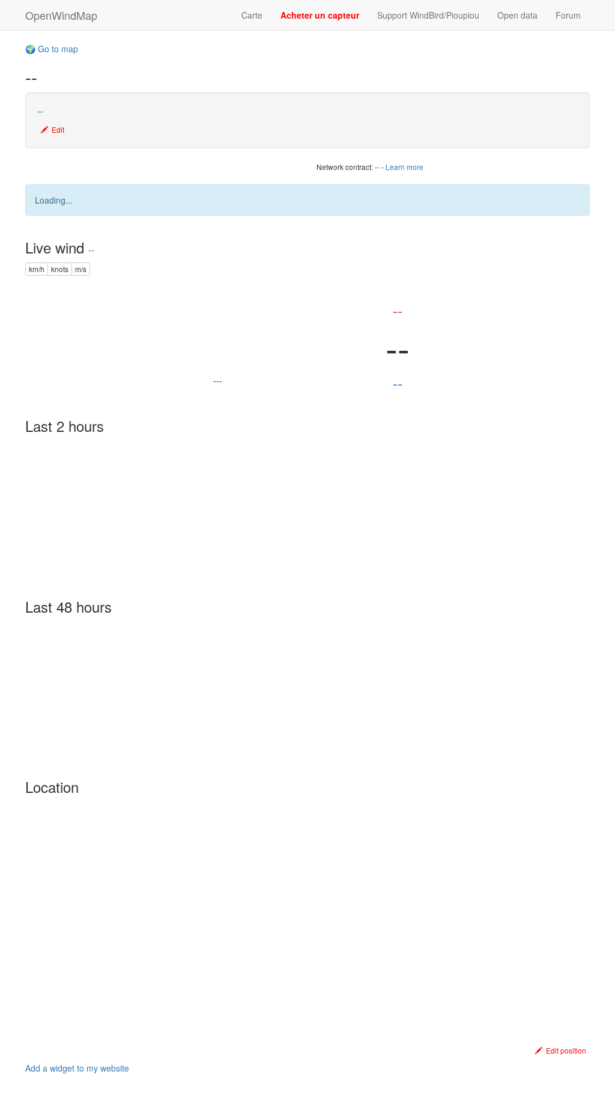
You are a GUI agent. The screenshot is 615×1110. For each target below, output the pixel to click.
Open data (517, 15)
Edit (56, 129)
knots (59, 269)
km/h (36, 269)
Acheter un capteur (319, 15)
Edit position (564, 1050)
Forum (568, 15)
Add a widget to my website (77, 1068)
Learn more (404, 167)
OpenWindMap (61, 15)
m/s (80, 269)
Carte (251, 15)
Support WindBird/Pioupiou (428, 15)
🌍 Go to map (51, 49)
